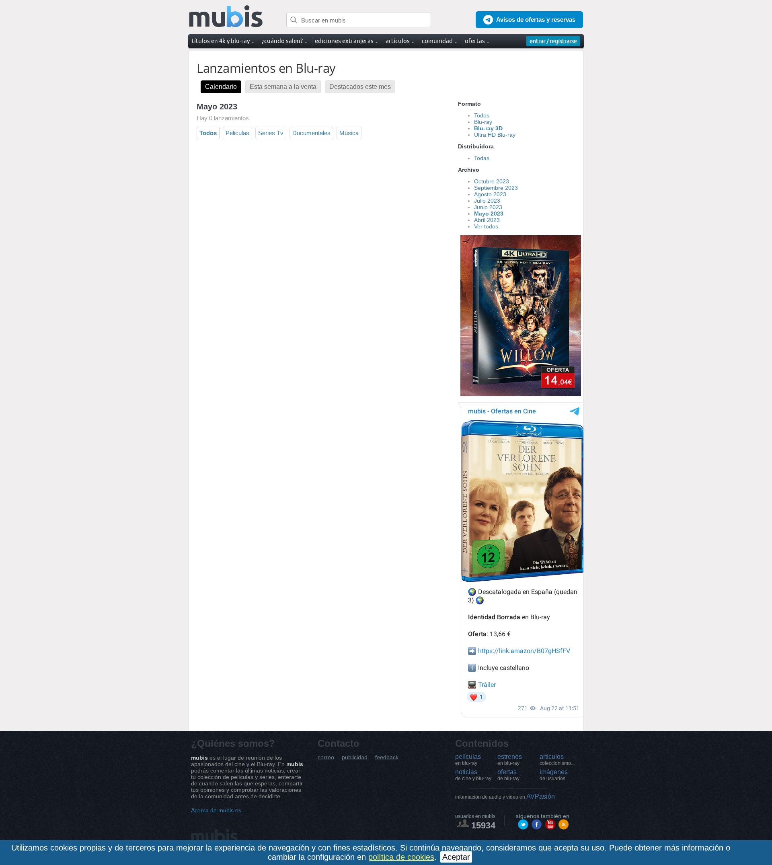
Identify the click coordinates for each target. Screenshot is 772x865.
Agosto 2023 (490, 194)
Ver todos (486, 226)
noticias (473, 774)
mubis (226, 16)
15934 (483, 825)
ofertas (508, 774)
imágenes (554, 774)
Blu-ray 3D (488, 128)
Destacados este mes (360, 86)
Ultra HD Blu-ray (494, 134)
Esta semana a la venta (283, 86)
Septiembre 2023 (496, 188)
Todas (481, 158)
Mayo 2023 (488, 213)
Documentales (311, 132)
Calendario (221, 86)
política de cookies (401, 857)
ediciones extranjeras (344, 40)
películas (468, 759)
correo (326, 757)
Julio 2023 (487, 200)
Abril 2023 (487, 220)
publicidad (355, 757)
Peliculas (237, 132)
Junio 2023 (488, 207)
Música (349, 132)
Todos (208, 132)
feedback (386, 757)
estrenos (509, 759)
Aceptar (456, 857)
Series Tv (270, 132)
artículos (557, 759)
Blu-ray (483, 122)
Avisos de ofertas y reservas (535, 19)
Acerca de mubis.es (216, 810)
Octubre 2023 (491, 181)
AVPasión (505, 796)
